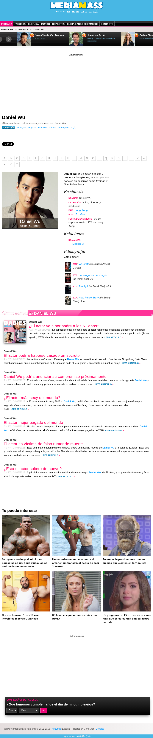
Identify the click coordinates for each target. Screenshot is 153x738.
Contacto (107, 24)
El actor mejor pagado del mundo (33, 422)
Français (21, 127)
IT (86, 11)
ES (77, 11)
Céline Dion (146, 35)
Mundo (45, 24)
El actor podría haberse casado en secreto (42, 355)
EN (68, 11)
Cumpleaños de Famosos (82, 24)
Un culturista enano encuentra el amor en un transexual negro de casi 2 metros (75, 563)
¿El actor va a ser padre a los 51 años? (64, 326)
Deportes (58, 24)
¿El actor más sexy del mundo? (32, 397)
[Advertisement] (76, 83)
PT (90, 11)
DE (82, 11)
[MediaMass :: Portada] (76, 5)
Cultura (33, 24)
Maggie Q (78, 243)
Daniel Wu (13, 117)
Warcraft (84, 263)
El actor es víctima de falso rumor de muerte (43, 444)
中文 (95, 11)
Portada (6, 24)
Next (9, 39)
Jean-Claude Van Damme (49, 35)
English (32, 127)
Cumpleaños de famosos (22, 700)
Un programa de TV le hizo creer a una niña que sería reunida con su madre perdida (127, 619)
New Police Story (89, 297)
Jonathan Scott (96, 35)
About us (56, 729)
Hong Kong (81, 210)
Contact (100, 729)
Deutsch (42, 127)
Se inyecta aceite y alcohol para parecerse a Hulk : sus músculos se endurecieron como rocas (24, 563)
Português (63, 127)
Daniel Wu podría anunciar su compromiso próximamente (55, 376)
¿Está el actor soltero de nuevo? (33, 468)
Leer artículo (112, 337)
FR (73, 11)
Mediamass (7, 29)
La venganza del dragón (93, 275)
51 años (80, 214)
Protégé (83, 286)
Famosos (20, 24)
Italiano (52, 127)
